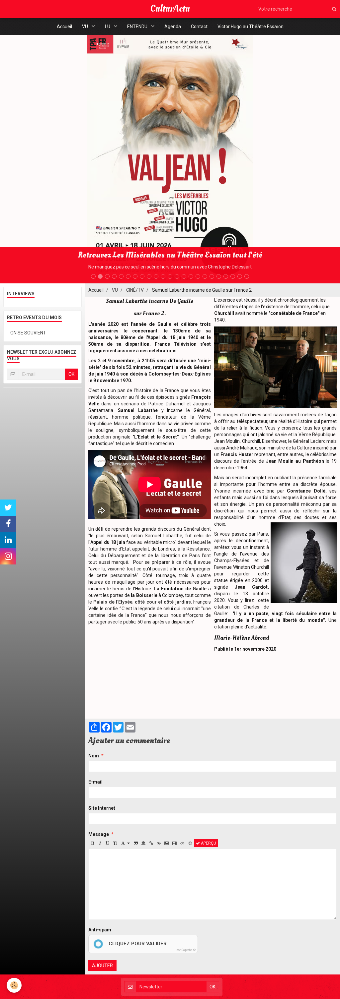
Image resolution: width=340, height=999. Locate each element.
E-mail (95, 782)
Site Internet (101, 808)
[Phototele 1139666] (275, 367)
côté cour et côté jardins (163, 602)
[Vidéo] (174, 843)
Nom (93, 755)
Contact (199, 26)
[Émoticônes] (190, 843)
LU (108, 26)
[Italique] (100, 843)
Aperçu (208, 843)
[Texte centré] (143, 843)
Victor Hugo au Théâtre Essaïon (250, 26)
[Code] (182, 843)
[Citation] (136, 843)
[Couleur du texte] (125, 843)
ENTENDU (137, 26)
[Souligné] (108, 843)
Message (98, 834)
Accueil (64, 26)
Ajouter (102, 965)
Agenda (172, 26)
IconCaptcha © (186, 950)
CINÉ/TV (135, 290)
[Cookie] (14, 985)
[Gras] (92, 843)
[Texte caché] (159, 843)
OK (71, 374)
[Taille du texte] (115, 843)
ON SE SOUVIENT (28, 332)
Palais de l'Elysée (112, 602)
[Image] (166, 843)
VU (85, 26)
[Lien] (151, 843)
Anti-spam (99, 929)
